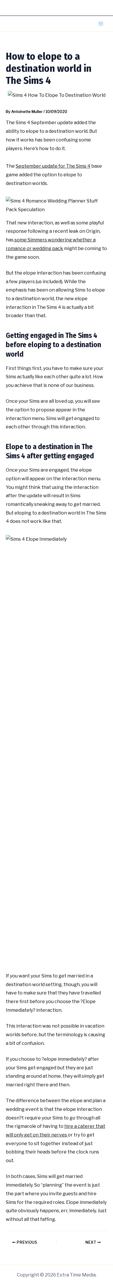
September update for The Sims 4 (53, 166)
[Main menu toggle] (100, 23)
